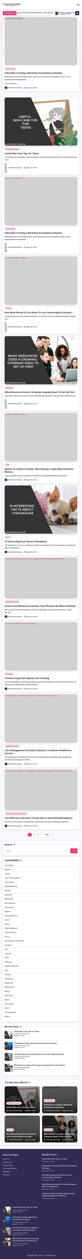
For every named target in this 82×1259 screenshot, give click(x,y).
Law (7, 465)
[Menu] (78, 4)
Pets (7, 537)
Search (8, 844)
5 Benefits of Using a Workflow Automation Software (33, 73)
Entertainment (10, 903)
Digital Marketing (11, 886)
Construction (9, 882)
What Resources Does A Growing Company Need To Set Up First (39, 392)
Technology (10, 69)
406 (47, 834)
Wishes (7, 1016)
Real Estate (9, 983)
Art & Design (9, 865)
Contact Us (7, 1162)
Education (8, 895)
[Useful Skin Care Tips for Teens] (9, 1035)
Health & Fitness (12, 149)
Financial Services (11, 916)
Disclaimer (6, 1172)
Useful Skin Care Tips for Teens (22, 153)
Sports (7, 1000)
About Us (6, 1159)
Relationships (9, 987)
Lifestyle (8, 953)
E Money (8, 890)
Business (9, 388)
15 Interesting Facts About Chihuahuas (26, 541)
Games (7, 924)
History (7, 937)
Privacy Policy (8, 1165)
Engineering (9, 899)
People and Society (12, 966)
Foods (7, 920)
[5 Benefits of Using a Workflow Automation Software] (9, 1046)
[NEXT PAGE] (52, 835)
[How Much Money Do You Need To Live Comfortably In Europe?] (9, 1057)
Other (7, 958)
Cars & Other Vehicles (12, 878)
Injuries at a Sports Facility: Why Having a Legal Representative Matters (58, 1195)
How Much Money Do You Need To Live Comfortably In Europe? (38, 312)
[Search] (73, 850)
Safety (7, 991)
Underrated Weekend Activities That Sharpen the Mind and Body (40, 606)
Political (7, 975)
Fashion (7, 911)
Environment (9, 907)
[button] (11, 83)
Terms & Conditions (10, 1168)
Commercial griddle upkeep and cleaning (27, 678)
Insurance (8, 945)
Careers (7, 874)
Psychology (9, 979)
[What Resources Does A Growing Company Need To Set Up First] (9, 1068)
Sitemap (6, 1175)
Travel (8, 308)
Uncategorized (10, 1012)
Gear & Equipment (11, 928)
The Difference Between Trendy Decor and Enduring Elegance (38, 818)
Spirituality (8, 995)
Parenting (8, 962)
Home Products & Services (16, 813)
